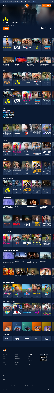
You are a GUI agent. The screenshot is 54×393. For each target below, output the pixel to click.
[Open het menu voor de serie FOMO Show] (31, 39)
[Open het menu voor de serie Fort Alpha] (40, 39)
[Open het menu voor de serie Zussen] (31, 73)
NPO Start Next (30, 360)
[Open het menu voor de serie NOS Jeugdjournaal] (21, 304)
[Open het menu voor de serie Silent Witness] (50, 162)
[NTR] (7, 338)
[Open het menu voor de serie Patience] (21, 162)
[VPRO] (37, 338)
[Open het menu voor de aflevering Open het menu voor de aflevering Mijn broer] (25, 200)
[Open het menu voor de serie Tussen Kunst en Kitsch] (50, 39)
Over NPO (16, 356)
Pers (15, 360)
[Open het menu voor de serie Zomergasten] (11, 39)
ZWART (4, 379)
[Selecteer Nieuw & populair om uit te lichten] (46, 31)
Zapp (28, 358)
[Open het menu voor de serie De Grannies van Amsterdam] (31, 92)
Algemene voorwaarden (6, 385)
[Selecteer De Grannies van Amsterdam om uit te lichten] (17, 31)
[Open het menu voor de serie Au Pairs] (21, 234)
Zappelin (29, 356)
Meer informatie (33, 1)
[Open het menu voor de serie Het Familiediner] (31, 143)
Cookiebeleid (24, 385)
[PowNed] (27, 338)
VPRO (3, 375)
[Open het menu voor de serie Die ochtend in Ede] (31, 215)
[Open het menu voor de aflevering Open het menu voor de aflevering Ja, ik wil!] (50, 253)
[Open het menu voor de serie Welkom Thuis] (40, 304)
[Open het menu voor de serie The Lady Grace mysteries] (50, 304)
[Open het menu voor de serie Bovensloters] (40, 162)
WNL (3, 377)
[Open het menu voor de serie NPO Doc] (50, 124)
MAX (3, 366)
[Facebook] (48, 390)
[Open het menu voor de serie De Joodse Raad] (50, 181)
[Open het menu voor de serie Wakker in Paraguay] (40, 234)
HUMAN (4, 362)
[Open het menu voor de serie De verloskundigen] (40, 143)
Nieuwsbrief (17, 362)
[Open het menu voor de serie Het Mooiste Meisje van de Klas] (31, 124)
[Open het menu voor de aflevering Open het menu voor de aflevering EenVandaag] (38, 57)
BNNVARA (4, 358)
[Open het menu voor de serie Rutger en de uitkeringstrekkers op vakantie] (11, 124)
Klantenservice (17, 366)
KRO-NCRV (4, 364)
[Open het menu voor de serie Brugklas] (31, 304)
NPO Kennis (29, 366)
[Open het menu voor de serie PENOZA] (21, 181)
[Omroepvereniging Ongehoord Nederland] (17, 338)
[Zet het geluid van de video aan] (46, 28)
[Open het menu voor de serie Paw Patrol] (50, 285)
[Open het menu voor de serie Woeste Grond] (11, 73)
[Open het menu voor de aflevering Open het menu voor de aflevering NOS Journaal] (13, 57)
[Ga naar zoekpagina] (34, 5)
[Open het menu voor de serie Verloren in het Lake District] (40, 124)
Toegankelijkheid (17, 358)
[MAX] (46, 338)
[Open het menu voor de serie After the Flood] (31, 162)
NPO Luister (29, 364)
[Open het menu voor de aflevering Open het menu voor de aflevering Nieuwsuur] (25, 57)
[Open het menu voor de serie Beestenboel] (21, 39)
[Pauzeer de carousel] (50, 28)
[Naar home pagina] (27, 5)
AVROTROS (4, 356)
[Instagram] (50, 390)
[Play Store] (43, 360)
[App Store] (43, 357)
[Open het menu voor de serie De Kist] (50, 143)
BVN (28, 362)
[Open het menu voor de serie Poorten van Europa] (11, 215)
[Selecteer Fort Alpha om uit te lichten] (7, 31)
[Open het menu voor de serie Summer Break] (11, 304)
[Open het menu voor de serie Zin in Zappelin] (21, 285)
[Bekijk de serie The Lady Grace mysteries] (46, 309)
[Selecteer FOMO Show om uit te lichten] (27, 31)
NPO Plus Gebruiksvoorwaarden (16, 385)
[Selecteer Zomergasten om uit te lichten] (37, 31)
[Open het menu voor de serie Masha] (11, 285)
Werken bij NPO (17, 364)
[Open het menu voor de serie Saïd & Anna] (40, 285)
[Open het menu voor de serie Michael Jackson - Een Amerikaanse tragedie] (21, 215)
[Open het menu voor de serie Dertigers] (50, 73)
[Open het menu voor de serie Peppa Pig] (31, 285)
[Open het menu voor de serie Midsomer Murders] (50, 92)
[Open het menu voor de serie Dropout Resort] (31, 234)
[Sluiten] (52, 1)
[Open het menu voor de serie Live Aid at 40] (40, 215)
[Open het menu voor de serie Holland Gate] (50, 215)
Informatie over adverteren (31, 385)
